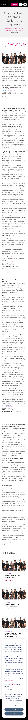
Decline (14, 713)
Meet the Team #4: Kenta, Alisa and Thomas (13, 576)
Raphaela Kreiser (9, 30)
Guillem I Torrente (18, 30)
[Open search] (21, 4)
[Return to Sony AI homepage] (3, 4)
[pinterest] (20, 44)
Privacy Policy (9, 680)
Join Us (15, 4)
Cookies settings (14, 705)
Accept (14, 709)
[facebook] (9, 44)
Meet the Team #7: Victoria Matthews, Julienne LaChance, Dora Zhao (13, 634)
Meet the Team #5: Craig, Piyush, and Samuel (12, 605)
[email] (24, 44)
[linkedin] (12, 44)
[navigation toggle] (25, 4)
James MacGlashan (18, 28)
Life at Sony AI (8, 28)
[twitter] (16, 44)
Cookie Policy (13, 684)
